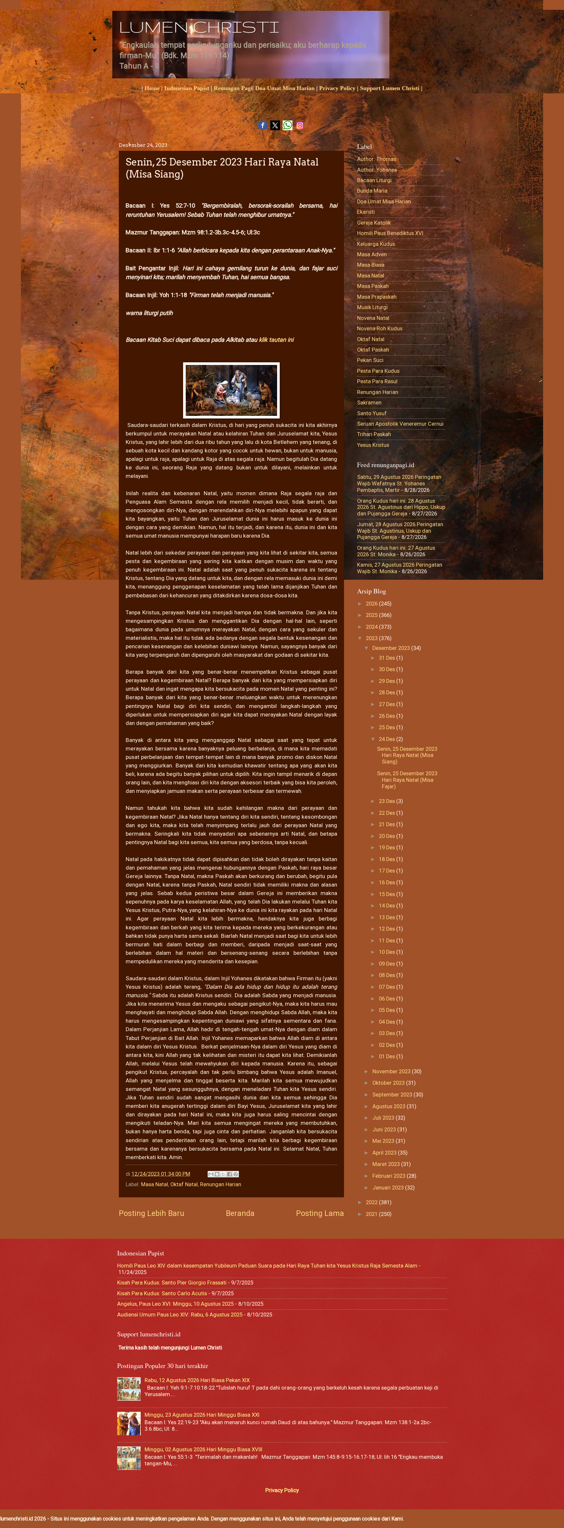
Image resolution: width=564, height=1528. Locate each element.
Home (152, 88)
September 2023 (393, 1095)
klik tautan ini (277, 339)
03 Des (387, 1033)
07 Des (387, 987)
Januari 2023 (388, 1188)
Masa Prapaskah (377, 297)
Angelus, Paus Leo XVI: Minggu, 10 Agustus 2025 (175, 1304)
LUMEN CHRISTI (199, 26)
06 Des (387, 999)
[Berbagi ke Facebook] (229, 1174)
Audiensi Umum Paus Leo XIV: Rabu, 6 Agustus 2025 (180, 1315)
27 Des (387, 704)
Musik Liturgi (372, 307)
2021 (372, 1214)
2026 (372, 604)
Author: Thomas (376, 159)
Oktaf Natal (184, 1184)
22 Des (387, 813)
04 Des (387, 1022)
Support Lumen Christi (389, 88)
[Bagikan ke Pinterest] (235, 1174)
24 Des (387, 739)
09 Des (387, 964)
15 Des (387, 894)
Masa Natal (154, 1184)
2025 (372, 615)
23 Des (387, 801)
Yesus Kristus (373, 445)
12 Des (387, 929)
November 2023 (392, 1071)
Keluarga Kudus (376, 244)
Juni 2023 (384, 1129)
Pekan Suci (370, 360)
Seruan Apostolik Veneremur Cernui (400, 424)
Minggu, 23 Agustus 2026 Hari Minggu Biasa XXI (202, 1415)
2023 (372, 638)
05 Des (387, 1010)
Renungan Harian (220, 1184)
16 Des (387, 882)
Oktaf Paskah (373, 350)
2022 (372, 1202)
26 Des (387, 716)
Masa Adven (372, 254)
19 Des (387, 847)
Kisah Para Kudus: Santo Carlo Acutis (162, 1293)
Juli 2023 (384, 1118)
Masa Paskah (373, 286)
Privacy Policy (337, 88)
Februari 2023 (389, 1176)
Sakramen (369, 403)
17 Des (387, 871)
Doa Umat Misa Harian (285, 88)
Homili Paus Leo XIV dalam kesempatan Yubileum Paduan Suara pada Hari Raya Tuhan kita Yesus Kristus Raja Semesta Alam (267, 1266)
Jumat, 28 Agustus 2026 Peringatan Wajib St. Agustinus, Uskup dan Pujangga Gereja (400, 531)
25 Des (387, 727)
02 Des (387, 1045)
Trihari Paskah (374, 434)
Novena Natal (373, 318)
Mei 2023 (384, 1141)
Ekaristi (366, 212)
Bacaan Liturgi (374, 180)
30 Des (387, 669)
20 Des (387, 836)
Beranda (240, 1213)
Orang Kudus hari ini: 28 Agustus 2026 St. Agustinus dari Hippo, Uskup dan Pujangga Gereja (401, 507)
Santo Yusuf (372, 413)
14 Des (387, 906)
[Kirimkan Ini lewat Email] (211, 1174)
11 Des (387, 940)
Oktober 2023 (389, 1083)
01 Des (387, 1056)
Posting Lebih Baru (151, 1213)
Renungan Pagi (233, 88)
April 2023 (385, 1153)
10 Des (387, 952)
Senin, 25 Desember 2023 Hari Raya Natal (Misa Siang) (407, 755)
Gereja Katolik (374, 223)
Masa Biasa (370, 265)
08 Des (387, 975)
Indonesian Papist (186, 88)
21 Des (387, 824)
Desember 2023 (391, 648)
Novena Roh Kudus (379, 328)
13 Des (387, 917)
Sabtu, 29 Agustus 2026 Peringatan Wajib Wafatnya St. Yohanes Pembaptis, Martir (399, 483)
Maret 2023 (386, 1164)
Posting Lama (320, 1213)
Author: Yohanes (377, 170)
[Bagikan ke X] (223, 1174)
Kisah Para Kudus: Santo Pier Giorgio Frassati (172, 1283)
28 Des (387, 692)
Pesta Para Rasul (377, 381)
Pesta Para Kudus (378, 371)
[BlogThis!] (217, 1174)
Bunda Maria (372, 191)
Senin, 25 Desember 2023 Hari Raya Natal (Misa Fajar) (407, 780)
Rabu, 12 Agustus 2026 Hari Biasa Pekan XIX (197, 1380)
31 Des (387, 658)
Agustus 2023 (389, 1106)
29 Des (387, 681)
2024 (372, 627)
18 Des (387, 859)
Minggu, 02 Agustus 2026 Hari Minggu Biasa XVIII (203, 1449)
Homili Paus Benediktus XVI (390, 233)
